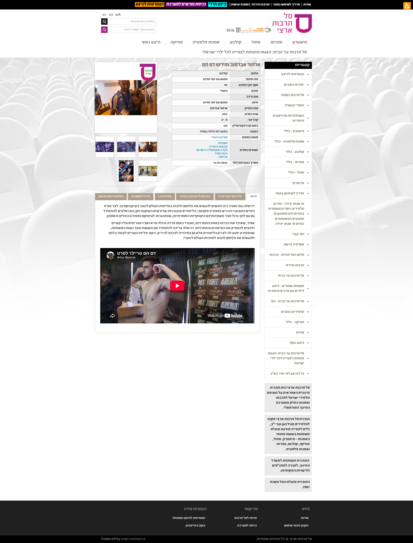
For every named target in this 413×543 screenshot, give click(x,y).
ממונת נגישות (240, 4)
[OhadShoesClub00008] (147, 171)
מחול (255, 42)
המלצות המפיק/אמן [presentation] (110, 196)
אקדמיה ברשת (294, 245)
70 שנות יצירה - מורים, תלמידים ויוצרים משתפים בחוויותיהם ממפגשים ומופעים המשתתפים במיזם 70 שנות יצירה (286, 214)
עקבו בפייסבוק (195, 525)
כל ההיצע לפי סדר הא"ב (287, 374)
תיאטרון (299, 42)
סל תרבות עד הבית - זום (287, 302)
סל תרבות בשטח (292, 95)
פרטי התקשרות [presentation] (140, 196)
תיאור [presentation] (253, 196)
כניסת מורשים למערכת (186, 4)
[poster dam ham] (126, 171)
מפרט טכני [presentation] (165, 196)
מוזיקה (176, 42)
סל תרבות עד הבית (291, 276)
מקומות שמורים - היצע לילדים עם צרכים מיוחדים (286, 288)
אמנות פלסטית (206, 42)
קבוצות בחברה (218, 147)
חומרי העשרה (294, 106)
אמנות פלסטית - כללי (289, 142)
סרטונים (298, 183)
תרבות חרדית (295, 266)
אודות (307, 4)
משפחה (223, 143)
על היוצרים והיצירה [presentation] (230, 196)
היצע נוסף (151, 42)
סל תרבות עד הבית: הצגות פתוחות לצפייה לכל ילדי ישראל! (255, 52)
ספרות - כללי (295, 162)
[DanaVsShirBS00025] (104, 147)
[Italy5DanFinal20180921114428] (147, 147)
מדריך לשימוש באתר (286, 4)
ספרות (276, 42)
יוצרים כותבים (294, 85)
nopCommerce (133, 539)
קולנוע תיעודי (219, 137)
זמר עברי (298, 234)
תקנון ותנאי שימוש (296, 525)
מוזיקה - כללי (294, 322)
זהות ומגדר (221, 153)
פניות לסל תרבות (245, 518)
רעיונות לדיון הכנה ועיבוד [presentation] (194, 196)
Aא (104, 15)
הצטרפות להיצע (149, 4)
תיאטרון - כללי (294, 131)
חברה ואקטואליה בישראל (212, 150)
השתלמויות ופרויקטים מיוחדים (288, 118)
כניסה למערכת (247, 525)
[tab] (253, 196)
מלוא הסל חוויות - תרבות (287, 255)
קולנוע (236, 42)
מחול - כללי (296, 173)
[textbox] (132, 21)
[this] (126, 147)
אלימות (223, 157)
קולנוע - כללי (295, 152)
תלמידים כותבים (292, 312)
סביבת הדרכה (260, 4)
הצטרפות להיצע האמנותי (188, 518)
